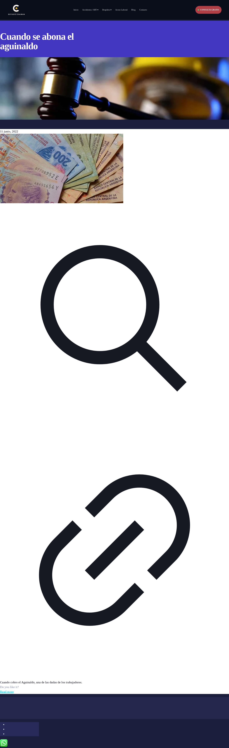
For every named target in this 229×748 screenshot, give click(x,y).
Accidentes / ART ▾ (90, 10)
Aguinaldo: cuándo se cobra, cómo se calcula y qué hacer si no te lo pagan (58, 673)
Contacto (143, 10)
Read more (7, 691)
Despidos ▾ (107, 10)
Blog (133, 10)
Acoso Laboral (121, 10)
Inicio (76, 10)
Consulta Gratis (209, 10)
